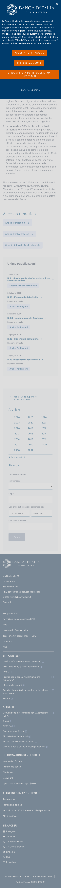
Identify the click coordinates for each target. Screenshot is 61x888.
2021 (44, 422)
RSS (8, 857)
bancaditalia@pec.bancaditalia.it (24, 591)
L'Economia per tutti (13, 685)
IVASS (6, 671)
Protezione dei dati (12, 804)
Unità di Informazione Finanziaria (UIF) (22, 661)
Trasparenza (9, 799)
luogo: (11, 493)
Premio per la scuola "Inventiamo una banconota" (21, 678)
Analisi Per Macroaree (17, 234)
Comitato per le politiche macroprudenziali (24, 746)
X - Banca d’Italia (14, 841)
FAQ (5, 647)
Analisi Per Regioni (15, 222)
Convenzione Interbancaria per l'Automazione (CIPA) (26, 714)
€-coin (6, 721)
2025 (30, 417)
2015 (44, 433)
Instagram (11, 831)
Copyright (8, 778)
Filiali (5, 624)
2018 (44, 428)
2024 (44, 417)
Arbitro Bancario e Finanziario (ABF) (21, 666)
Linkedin (10, 851)
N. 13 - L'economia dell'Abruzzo (23, 359)
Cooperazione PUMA (13, 731)
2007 (30, 450)
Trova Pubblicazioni (17, 474)
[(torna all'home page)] (21, 564)
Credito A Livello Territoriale (20, 245)
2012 (44, 439)
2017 (17, 433)
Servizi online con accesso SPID (19, 619)
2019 (30, 428)
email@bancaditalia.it (20, 597)
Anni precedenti (18, 457)
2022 (30, 422)
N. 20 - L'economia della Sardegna (25, 318)
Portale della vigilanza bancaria (18, 741)
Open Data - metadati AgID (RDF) (19, 783)
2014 (17, 439)
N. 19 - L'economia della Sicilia (22, 297)
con (14, 481)
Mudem (6, 698)
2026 (17, 417)
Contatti (7, 602)
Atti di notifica (9, 816)
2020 (17, 428)
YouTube (10, 836)
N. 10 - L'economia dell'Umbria (23, 338)
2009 (44, 444)
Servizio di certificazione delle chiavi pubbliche (26, 810)
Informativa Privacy (12, 761)
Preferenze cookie (12, 766)
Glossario (7, 641)
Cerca (17, 537)
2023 (17, 422)
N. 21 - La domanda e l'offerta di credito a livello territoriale (28, 279)
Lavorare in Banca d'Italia (15, 630)
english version (30, 92)
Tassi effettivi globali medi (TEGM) (20, 636)
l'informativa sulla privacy (38, 30)
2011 (17, 444)
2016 (30, 433)
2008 (17, 450)
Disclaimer (8, 772)
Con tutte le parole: (17, 520)
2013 (30, 439)
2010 (30, 444)
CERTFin (7, 726)
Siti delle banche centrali (15, 736)
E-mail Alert (12, 862)
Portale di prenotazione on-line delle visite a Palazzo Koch (25, 692)
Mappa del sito (10, 613)
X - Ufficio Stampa (15, 846)
